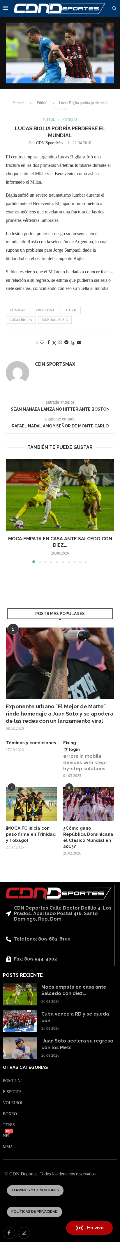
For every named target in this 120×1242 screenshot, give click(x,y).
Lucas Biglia (21, 319)
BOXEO (10, 1114)
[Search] (114, 8)
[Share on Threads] (73, 342)
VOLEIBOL (13, 1103)
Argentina (45, 310)
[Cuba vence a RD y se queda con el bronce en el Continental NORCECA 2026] (20, 1021)
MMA (8, 1147)
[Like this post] (42, 342)
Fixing (69, 742)
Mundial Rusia (55, 319)
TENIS (9, 1125)
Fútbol (42, 102)
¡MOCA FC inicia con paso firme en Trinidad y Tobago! (31, 834)
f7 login (71, 749)
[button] (11, 511)
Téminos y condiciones (31, 742)
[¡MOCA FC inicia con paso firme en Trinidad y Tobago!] (31, 804)
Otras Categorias (25, 1067)
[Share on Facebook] (48, 342)
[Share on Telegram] (66, 342)
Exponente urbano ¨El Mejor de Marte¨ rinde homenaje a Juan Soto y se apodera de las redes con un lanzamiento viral (59, 713)
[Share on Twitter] (54, 342)
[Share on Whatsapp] (60, 342)
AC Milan (18, 310)
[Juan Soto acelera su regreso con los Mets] (20, 1048)
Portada (18, 102)
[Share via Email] (79, 342)
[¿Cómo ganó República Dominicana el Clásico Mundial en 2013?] (88, 804)
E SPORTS (12, 1092)
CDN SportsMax (49, 143)
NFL (7, 1136)
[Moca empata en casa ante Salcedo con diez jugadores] (60, 495)
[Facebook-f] (9, 1233)
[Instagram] (24, 1233)
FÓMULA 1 (13, 1081)
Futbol (70, 310)
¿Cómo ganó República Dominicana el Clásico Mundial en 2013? (88, 837)
